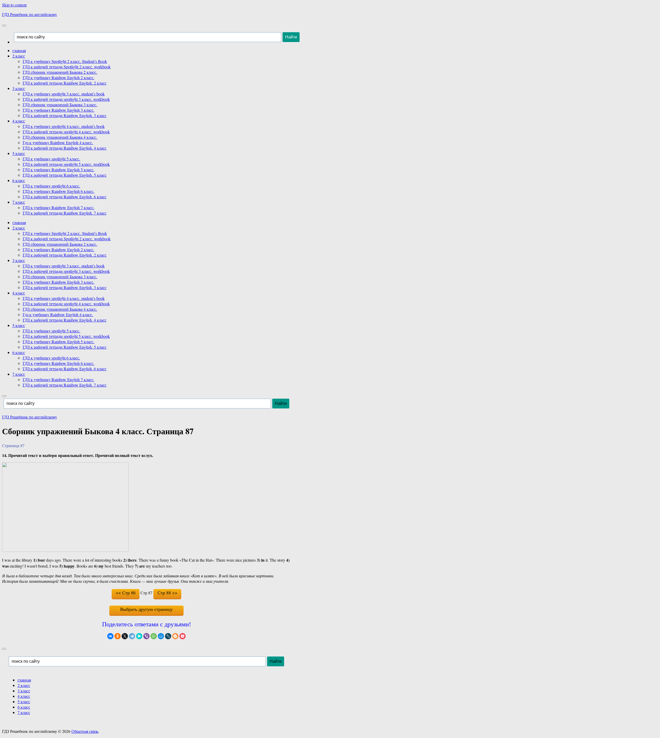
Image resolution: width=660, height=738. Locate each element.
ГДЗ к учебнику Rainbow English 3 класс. (58, 110)
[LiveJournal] (168, 636)
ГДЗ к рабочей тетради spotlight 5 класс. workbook (66, 164)
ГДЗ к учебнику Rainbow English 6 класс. (58, 191)
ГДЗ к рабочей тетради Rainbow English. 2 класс (64, 83)
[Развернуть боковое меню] (4, 649)
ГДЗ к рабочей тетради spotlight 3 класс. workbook (66, 99)
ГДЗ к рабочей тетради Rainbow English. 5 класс (64, 175)
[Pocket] (182, 636)
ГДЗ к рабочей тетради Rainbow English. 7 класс (64, 213)
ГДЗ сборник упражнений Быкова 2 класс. (60, 72)
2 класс (18, 56)
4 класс (18, 121)
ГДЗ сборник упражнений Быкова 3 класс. (60, 104)
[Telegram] (132, 636)
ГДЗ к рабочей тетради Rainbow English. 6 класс (64, 196)
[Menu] (4, 25)
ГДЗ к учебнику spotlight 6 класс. (51, 185)
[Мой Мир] (161, 636)
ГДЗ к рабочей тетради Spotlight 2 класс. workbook (67, 66)
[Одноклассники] (117, 636)
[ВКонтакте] (110, 636)
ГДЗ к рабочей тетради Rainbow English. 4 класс (64, 148)
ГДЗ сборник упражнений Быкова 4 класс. (60, 137)
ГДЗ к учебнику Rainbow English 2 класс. (58, 77)
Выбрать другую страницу (146, 609)
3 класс (18, 88)
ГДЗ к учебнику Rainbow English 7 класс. (58, 207)
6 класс (18, 180)
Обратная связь (84, 731)
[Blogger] (175, 636)
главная (19, 50)
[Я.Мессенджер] (139, 636)
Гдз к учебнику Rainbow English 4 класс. (58, 142)
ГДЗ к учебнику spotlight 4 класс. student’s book (64, 126)
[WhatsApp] (154, 636)
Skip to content (14, 4)
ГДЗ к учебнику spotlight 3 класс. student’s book (64, 93)
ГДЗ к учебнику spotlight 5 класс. (51, 158)
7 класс (18, 202)
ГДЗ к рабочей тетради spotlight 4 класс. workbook (66, 131)
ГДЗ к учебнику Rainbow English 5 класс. (58, 169)
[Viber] (146, 636)
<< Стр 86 (126, 592)
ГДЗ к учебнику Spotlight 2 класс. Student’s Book (65, 61)
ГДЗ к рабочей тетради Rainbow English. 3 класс (64, 115)
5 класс (18, 153)
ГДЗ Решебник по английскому (29, 14)
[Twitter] (125, 636)
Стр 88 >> (167, 592)
